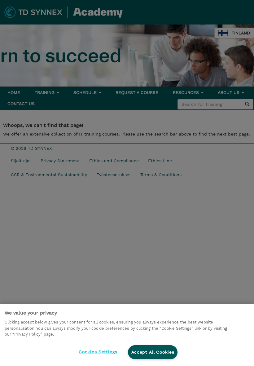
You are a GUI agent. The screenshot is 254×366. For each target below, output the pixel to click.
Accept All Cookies (152, 352)
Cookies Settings (98, 351)
